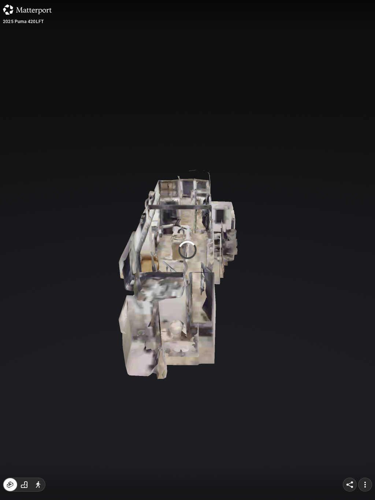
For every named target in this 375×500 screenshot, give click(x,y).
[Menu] (365, 485)
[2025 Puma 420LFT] (187, 250)
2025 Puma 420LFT (23, 21)
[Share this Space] (350, 485)
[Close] (253, 62)
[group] (24, 485)
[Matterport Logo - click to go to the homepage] (27, 9)
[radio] (10, 484)
